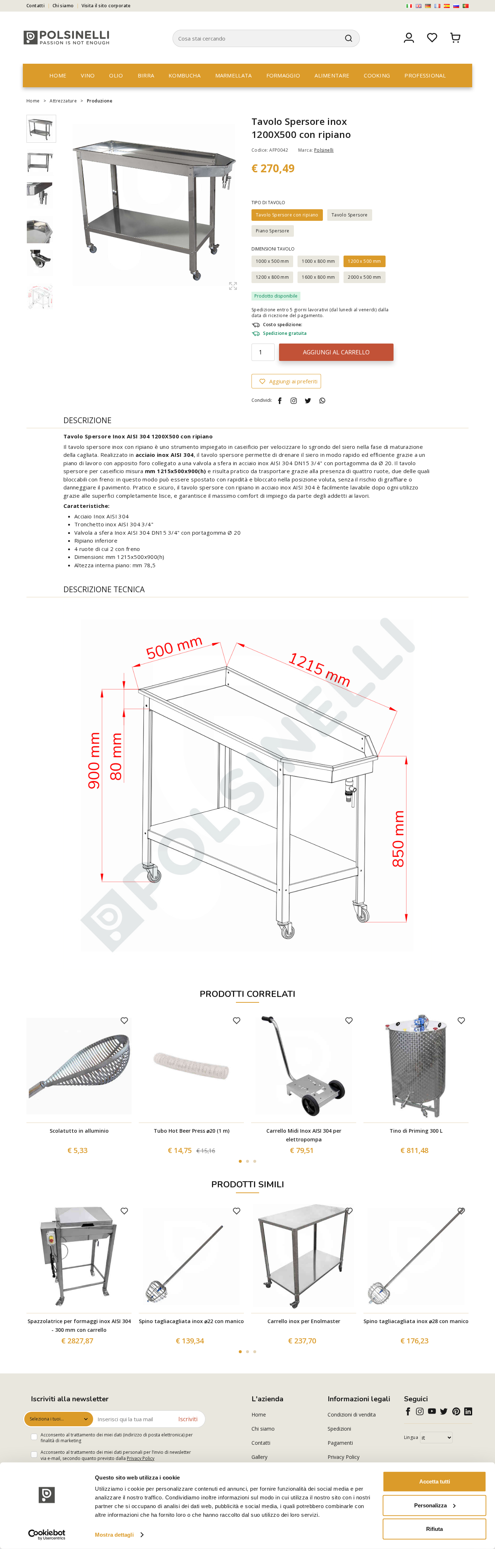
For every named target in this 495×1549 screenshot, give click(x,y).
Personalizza (430, 1505)
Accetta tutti (434, 1481)
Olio (116, 75)
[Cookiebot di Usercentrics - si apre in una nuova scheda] (47, 1534)
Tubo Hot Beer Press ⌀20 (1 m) (191, 1130)
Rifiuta (434, 1529)
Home (57, 75)
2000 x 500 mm (364, 277)
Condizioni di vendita (352, 1414)
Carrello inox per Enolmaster (303, 1321)
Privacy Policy (140, 1458)
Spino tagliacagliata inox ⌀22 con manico (191, 1321)
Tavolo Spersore (350, 215)
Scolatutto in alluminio (79, 1130)
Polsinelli (324, 150)
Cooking (377, 75)
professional (425, 75)
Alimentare (332, 75)
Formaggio (283, 75)
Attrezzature (63, 101)
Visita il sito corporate (106, 6)
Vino (88, 75)
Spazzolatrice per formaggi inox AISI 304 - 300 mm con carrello (79, 1325)
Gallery (259, 1456)
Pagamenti (340, 1442)
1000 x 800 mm (318, 261)
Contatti (35, 6)
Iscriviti (187, 1419)
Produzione (99, 101)
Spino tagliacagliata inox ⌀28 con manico (416, 1321)
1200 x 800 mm (272, 277)
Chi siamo (63, 6)
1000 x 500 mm (272, 261)
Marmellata (233, 75)
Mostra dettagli (114, 1535)
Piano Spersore (273, 231)
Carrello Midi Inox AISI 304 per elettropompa (303, 1135)
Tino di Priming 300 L (416, 1130)
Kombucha (184, 75)
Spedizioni (339, 1428)
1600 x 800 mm (318, 277)
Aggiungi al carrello (336, 352)
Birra (146, 75)
